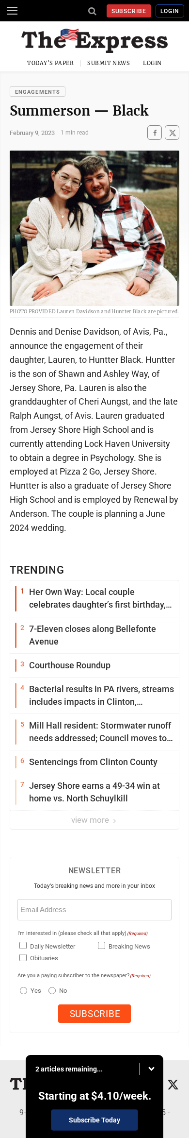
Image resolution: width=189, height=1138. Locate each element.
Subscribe (129, 11)
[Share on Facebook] (154, 133)
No (63, 990)
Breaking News (129, 946)
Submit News (108, 63)
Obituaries (44, 958)
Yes (35, 990)
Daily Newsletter (52, 946)
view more (91, 820)
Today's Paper (50, 63)
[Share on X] (172, 133)
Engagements (37, 92)
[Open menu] (12, 10)
